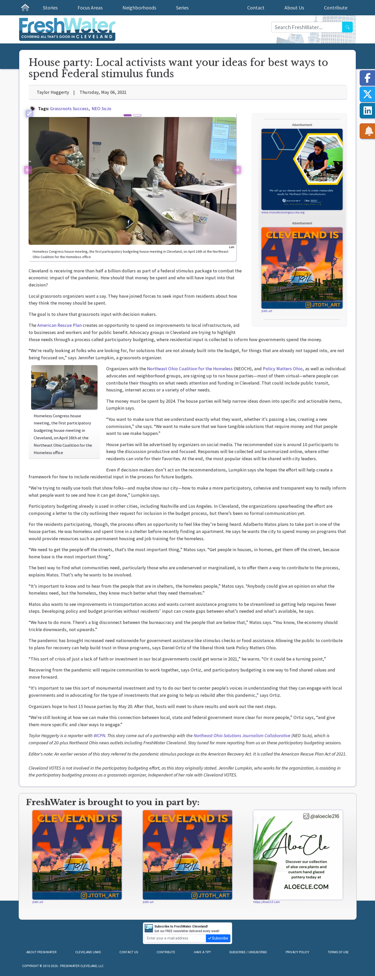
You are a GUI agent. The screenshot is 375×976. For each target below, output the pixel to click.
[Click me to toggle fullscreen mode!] (29, 114)
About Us (294, 7)
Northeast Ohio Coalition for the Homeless (190, 368)
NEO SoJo (101, 108)
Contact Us (128, 952)
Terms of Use (338, 952)
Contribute (335, 7)
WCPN (99, 735)
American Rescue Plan (59, 325)
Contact (256, 7)
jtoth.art (266, 311)
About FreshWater (41, 952)
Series (182, 7)
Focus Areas (90, 7)
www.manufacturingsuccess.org (282, 212)
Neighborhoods (139, 7)
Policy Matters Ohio (283, 368)
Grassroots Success (69, 108)
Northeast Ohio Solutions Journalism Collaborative (242, 735)
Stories (50, 7)
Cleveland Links (88, 952)
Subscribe (219, 938)
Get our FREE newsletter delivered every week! (186, 929)
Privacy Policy (297, 952)
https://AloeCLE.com (266, 902)
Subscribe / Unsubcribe (248, 952)
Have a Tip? (202, 952)
